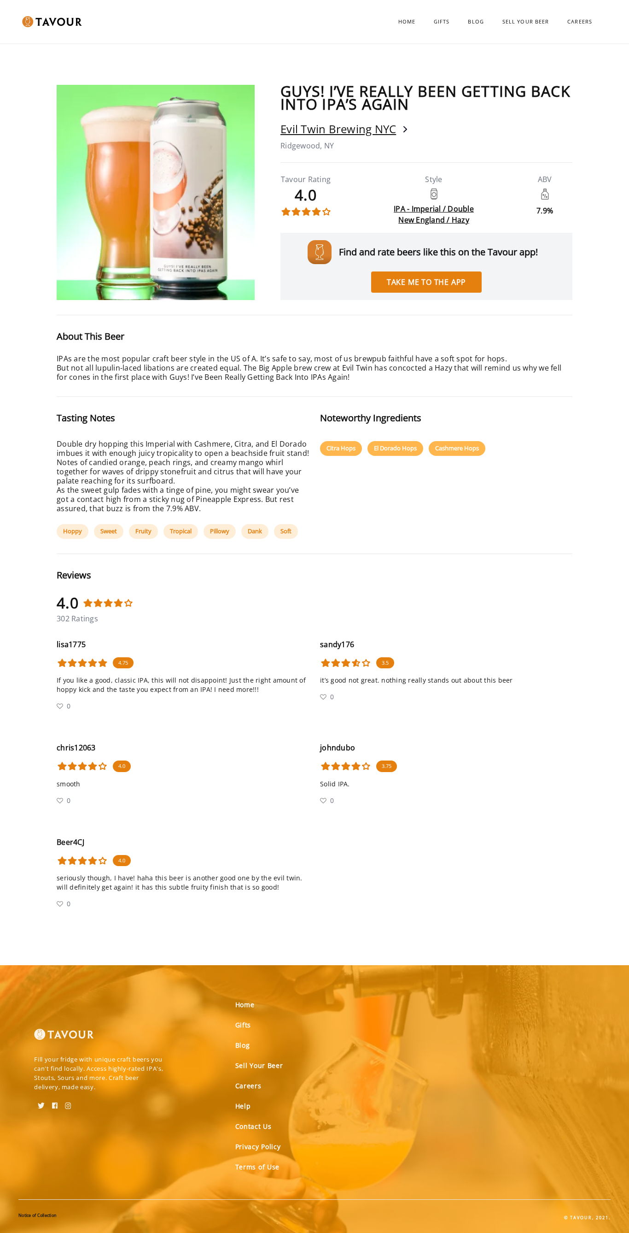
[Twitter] (41, 1102)
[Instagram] (68, 1102)
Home (406, 21)
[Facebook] (54, 1102)
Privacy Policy (258, 1146)
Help (243, 1106)
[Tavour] (64, 1038)
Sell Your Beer (525, 21)
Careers (579, 21)
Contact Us (253, 1126)
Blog (475, 21)
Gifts (442, 21)
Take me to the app (426, 282)
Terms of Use (257, 1166)
